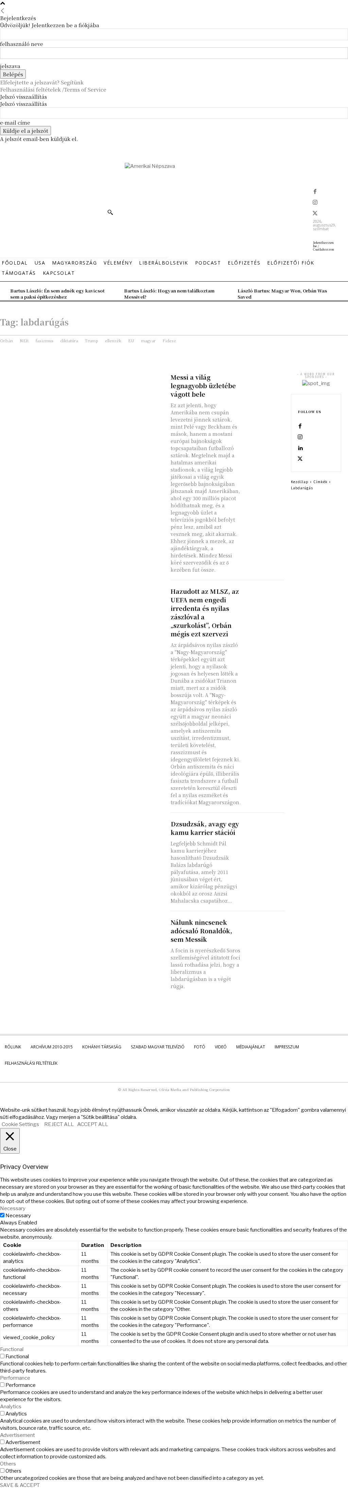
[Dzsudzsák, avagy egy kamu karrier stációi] (264, 830)
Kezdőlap (300, 481)
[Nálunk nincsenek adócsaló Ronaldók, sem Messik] (264, 928)
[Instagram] (315, 202)
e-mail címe (15, 122)
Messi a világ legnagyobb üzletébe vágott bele (203, 385)
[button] (110, 212)
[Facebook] (315, 192)
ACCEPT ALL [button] (92, 1124)
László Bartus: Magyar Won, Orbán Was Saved (282, 293)
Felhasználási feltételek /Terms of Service (53, 89)
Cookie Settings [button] (20, 1124)
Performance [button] (15, 1378)
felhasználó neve (21, 43)
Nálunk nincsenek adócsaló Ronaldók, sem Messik (201, 931)
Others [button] (8, 1464)
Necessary (18, 1216)
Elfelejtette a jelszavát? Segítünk (42, 82)
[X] (315, 213)
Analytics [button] (10, 1407)
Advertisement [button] (17, 1435)
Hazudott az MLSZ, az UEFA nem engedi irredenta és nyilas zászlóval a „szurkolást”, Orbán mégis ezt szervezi (205, 612)
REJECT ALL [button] (59, 1124)
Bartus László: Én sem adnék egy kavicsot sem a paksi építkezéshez (57, 293)
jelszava (10, 65)
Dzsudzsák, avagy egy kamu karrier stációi (205, 828)
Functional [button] (11, 1349)
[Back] (2, 10)
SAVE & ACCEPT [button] (20, 1485)
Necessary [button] (12, 1208)
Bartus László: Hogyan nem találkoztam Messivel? (169, 293)
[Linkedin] (300, 448)
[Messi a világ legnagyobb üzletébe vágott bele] (264, 383)
